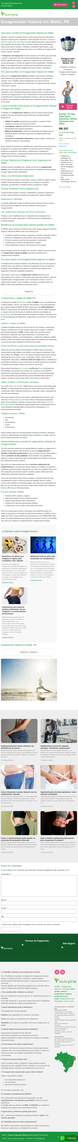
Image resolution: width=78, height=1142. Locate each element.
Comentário (6, 874)
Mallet (45, 39)
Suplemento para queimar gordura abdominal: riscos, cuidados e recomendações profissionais (14, 610)
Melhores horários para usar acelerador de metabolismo (42, 557)
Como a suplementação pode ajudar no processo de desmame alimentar (18, 839)
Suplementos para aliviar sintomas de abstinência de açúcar (17, 747)
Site (2, 916)
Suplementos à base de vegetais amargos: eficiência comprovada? (55, 747)
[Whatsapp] (73, 3)
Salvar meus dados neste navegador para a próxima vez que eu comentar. (31, 924)
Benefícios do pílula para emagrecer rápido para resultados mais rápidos (13, 558)
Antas (40, 368)
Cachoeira (25, 368)
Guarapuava (5, 314)
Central (22, 355)
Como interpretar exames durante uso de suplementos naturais (19, 793)
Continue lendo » (8, 582)
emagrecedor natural (13, 42)
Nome (4, 900)
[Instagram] (73, 6)
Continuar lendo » (7, 760)
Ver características (65, 187)
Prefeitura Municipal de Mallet (18, 400)
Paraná (21, 302)
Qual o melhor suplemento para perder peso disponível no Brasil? (57, 839)
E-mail (4, 908)
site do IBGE (18, 386)
